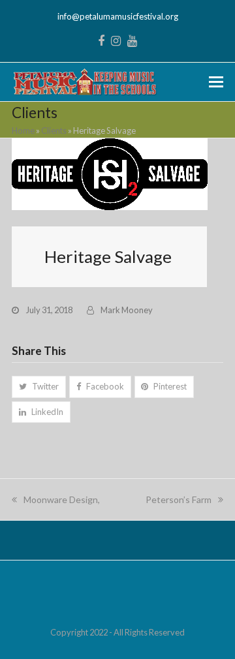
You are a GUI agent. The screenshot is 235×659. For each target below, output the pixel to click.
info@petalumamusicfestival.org (117, 16)
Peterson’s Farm (179, 499)
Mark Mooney (127, 310)
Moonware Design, (61, 499)
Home (23, 130)
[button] (216, 81)
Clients (54, 130)
